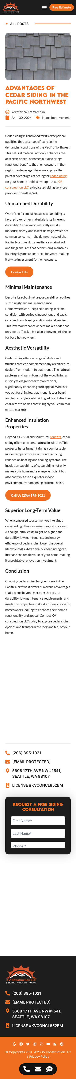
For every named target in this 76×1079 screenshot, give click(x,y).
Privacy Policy (39, 1056)
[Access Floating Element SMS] (49, 1069)
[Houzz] (55, 1044)
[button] (44, 7)
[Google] (14, 1044)
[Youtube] (48, 1044)
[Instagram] (34, 1044)
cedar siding (58, 176)
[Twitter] (28, 1044)
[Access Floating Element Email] (38, 1069)
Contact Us (19, 272)
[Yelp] (41, 1044)
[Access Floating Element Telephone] (26, 1069)
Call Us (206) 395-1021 (28, 495)
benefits (55, 437)
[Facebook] (21, 1044)
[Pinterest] (61, 1044)
